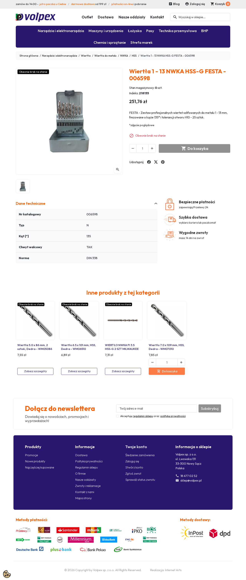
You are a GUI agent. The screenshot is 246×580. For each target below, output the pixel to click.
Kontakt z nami (84, 492)
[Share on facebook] (149, 162)
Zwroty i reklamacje (88, 486)
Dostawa (106, 17)
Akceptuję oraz (153, 416)
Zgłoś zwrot (133, 473)
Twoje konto (136, 446)
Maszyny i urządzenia (106, 30)
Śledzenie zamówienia (140, 455)
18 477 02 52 (188, 476)
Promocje (31, 455)
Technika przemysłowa (178, 30)
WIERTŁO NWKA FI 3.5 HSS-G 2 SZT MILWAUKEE (122, 347)
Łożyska (135, 30)
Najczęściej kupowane (39, 467)
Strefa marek (141, 42)
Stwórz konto (134, 467)
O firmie (80, 473)
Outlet (87, 17)
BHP (204, 30)
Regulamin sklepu (86, 467)
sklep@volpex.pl (191, 480)
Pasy (150, 30)
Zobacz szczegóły (35, 371)
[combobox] (200, 17)
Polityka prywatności (89, 461)
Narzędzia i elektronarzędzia (61, 30)
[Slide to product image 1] (23, 186)
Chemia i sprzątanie (110, 42)
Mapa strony (83, 498)
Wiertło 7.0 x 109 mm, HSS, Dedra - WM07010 (166, 347)
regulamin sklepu (143, 416)
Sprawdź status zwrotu (140, 480)
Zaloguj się (132, 461)
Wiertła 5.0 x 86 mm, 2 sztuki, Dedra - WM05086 (34, 347)
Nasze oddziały (132, 17)
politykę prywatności (173, 416)
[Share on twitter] (156, 162)
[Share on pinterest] (163, 162)
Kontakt (157, 17)
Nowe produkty (35, 461)
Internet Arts (173, 570)
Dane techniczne (30, 203)
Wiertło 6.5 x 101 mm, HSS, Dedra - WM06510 (78, 347)
